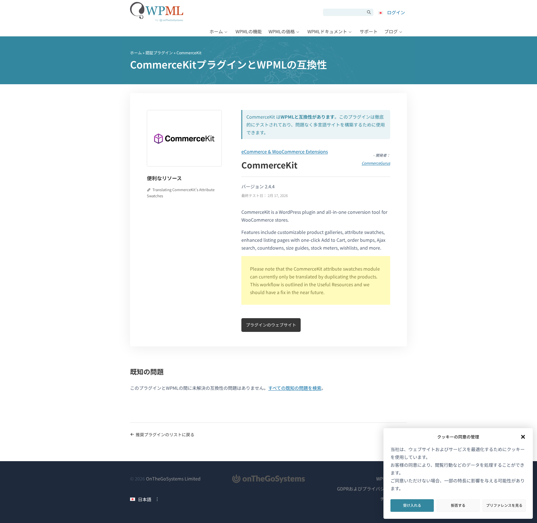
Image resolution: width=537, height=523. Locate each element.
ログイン (396, 12)
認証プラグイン (159, 52)
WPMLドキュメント (327, 31)
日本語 (144, 499)
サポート (369, 31)
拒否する (458, 505)
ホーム (216, 31)
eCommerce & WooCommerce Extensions (284, 151)
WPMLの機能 (248, 31)
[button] (523, 437)
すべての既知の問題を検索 (294, 387)
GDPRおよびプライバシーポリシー (372, 488)
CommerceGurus (376, 163)
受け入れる (412, 505)
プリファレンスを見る (504, 505)
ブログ (391, 31)
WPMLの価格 (281, 31)
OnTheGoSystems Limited (173, 478)
